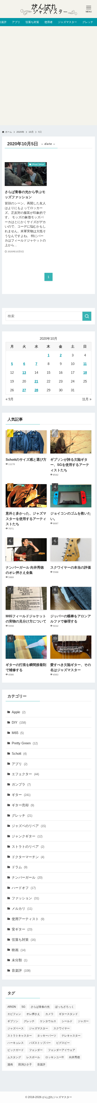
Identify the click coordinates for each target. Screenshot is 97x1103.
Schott (19, 753)
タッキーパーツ (46, 1035)
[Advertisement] (48, 76)
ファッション (25, 898)
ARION (11, 1006)
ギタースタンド (68, 1014)
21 (36, 381)
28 (36, 390)
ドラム (19, 867)
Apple (18, 712)
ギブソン (12, 1021)
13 (24, 372)
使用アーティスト (28, 919)
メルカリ (22, 908)
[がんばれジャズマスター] (48, 9)
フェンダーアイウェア (61, 1050)
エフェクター (25, 774)
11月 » (86, 399)
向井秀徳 (74, 1057)
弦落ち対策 (24, 939)
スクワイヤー (61, 1028)
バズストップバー (40, 1042)
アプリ (19, 764)
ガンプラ (21, 784)
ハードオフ (24, 888)
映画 (18, 950)
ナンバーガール (27, 877)
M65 (18, 733)
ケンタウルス (48, 1021)
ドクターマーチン (28, 857)
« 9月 (10, 399)
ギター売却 (23, 805)
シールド (67, 1021)
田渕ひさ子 (25, 1064)
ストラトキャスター (19, 1035)
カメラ (49, 1014)
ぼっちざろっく (64, 1006)
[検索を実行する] (86, 316)
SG (23, 1006)
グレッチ (22, 815)
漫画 (10, 1064)
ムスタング (14, 1057)
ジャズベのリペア (29, 826)
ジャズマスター (38, 1028)
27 (24, 390)
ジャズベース (15, 1028)
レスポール (33, 1057)
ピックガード (15, 1050)
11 (85, 364)
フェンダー (36, 1050)
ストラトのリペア (28, 846)
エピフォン (14, 1014)
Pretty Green (25, 743)
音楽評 (21, 970)
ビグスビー (63, 1042)
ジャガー (83, 1021)
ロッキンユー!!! (54, 1057)
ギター (21, 795)
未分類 (19, 960)
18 (85, 372)
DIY (19, 722)
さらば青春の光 (40, 1006)
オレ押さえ (33, 1014)
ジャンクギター (27, 836)
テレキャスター (71, 1035)
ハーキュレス (15, 1042)
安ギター (22, 929)
